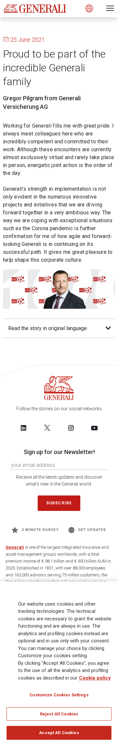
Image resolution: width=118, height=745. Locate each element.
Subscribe (59, 503)
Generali (15, 547)
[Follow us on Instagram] (71, 428)
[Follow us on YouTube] (94, 428)
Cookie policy (95, 678)
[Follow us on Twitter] (47, 428)
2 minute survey (40, 530)
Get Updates (92, 530)
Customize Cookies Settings (59, 694)
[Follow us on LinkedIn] (24, 428)
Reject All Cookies (59, 713)
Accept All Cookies (59, 732)
